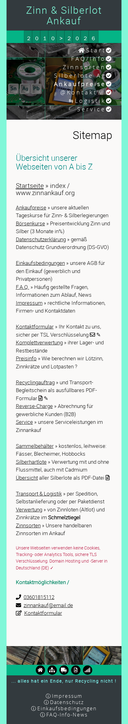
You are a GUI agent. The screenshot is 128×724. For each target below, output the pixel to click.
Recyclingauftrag (35, 382)
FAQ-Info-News (67, 714)
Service (91, 109)
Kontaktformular (35, 326)
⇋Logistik (87, 100)
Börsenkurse (30, 223)
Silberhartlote (31, 461)
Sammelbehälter (35, 445)
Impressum (29, 302)
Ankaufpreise (31, 207)
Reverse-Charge (34, 406)
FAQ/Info (88, 58)
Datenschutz (67, 702)
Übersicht (27, 477)
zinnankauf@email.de (48, 605)
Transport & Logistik (39, 493)
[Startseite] (40, 669)
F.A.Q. (22, 286)
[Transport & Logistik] (64, 669)
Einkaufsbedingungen (40, 262)
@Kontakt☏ (83, 92)
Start (96, 50)
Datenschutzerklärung (41, 239)
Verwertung (29, 509)
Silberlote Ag (80, 75)
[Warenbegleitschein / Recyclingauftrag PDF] (76, 669)
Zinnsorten (84, 67)
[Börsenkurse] (87, 669)
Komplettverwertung (39, 342)
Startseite (30, 185)
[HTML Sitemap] (52, 669)
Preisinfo (26, 358)
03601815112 (39, 597)
